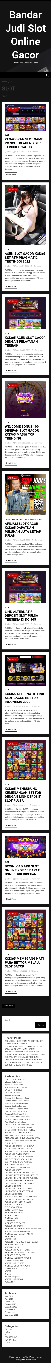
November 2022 (11, 1310)
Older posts (8, 1006)
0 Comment (33, 152)
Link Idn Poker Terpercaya (15, 1079)
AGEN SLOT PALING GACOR (17, 1154)
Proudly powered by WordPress (22, 1357)
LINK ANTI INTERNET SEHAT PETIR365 (21, 1178)
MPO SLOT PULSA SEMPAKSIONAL (20, 1125)
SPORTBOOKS (30, 519)
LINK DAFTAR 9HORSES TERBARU (19, 1191)
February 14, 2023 (22, 266)
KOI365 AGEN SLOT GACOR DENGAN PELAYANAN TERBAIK (25, 342)
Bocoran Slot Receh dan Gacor (17, 1098)
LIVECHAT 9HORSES (13, 1090)
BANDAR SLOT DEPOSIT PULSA (18, 1133)
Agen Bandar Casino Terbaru (16, 1087)
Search (7, 1020)
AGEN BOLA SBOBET (14, 1205)
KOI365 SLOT (10, 1239)
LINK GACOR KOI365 (13, 1194)
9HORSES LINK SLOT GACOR (17, 1266)
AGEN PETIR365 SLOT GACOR (18, 1202)
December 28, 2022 (22, 350)
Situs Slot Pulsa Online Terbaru (17, 1119)
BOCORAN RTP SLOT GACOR (17, 1167)
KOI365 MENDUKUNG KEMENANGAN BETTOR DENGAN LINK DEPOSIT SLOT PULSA (23, 794)
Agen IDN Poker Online (14, 1085)
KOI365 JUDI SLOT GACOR (16, 1269)
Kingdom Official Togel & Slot (16, 1114)
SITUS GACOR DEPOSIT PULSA (18, 1149)
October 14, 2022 (21, 879)
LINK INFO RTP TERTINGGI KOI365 (19, 1199)
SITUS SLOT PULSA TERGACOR (18, 1127)
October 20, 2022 (21, 805)
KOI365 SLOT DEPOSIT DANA (17, 1250)
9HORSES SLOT (11, 1237)
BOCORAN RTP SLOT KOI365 (17, 1165)
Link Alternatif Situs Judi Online (17, 1117)
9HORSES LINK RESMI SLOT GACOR (20, 1253)
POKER (15, 519)
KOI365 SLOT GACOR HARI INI (17, 1231)
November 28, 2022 (22, 443)
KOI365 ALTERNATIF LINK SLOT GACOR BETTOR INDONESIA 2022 (24, 698)
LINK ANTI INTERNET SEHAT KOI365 (20, 1173)
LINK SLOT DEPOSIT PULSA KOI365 (20, 1183)
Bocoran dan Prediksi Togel (15, 1106)
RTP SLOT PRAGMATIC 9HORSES (19, 1157)
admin (9, 152)
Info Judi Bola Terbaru (13, 1082)
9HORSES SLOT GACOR (15, 1223)
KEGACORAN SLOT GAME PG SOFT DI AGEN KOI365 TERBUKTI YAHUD (24, 143)
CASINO (8, 519)
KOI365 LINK (10, 1282)
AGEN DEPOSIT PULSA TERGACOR (20, 1151)
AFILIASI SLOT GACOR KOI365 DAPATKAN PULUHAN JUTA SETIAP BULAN (23, 529)
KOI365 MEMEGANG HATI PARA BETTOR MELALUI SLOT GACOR (24, 962)
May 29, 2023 (20, 152)
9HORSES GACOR (12, 1215)
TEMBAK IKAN (11, 1340)
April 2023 (9, 1299)
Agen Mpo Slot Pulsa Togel (15, 1122)
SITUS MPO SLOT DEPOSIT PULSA (20, 1130)
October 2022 (10, 1312)
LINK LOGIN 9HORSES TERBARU (19, 1181)
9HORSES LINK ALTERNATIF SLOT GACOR (23, 1229)
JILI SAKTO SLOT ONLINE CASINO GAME (22, 1138)
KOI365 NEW (10, 1221)
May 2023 (9, 1296)
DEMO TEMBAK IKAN (14, 1210)
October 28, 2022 (21, 706)
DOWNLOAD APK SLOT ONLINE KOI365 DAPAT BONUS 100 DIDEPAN (22, 870)
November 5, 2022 (22, 624)
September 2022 (11, 1315)
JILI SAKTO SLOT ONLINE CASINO (19, 1135)
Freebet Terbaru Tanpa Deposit (17, 1101)
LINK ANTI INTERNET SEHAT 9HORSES (21, 1175)
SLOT (7, 135)
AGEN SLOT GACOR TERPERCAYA (19, 1146)
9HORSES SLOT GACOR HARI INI (19, 1234)
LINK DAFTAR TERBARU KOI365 (18, 1189)
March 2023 (9, 1302)
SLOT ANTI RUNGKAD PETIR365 (18, 1162)
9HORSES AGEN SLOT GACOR (18, 1258)
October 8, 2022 (21, 971)
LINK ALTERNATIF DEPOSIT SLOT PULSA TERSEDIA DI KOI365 (21, 616)
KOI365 (8, 1271)
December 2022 (11, 1307)
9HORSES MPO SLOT (14, 1245)
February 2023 (10, 1304)
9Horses (8, 1274)
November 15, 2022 (22, 540)
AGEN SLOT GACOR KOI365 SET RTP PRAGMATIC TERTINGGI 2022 (25, 257)
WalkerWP (32, 1360)
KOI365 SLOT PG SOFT (14, 1263)
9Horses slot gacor (12, 1277)
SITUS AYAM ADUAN (13, 1207)
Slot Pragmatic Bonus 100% (16, 1111)
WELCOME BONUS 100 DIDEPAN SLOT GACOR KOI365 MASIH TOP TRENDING (22, 432)
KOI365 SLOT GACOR (14, 1226)
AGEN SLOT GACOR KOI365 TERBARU (21, 1197)
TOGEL (40, 519)
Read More (11, 175)
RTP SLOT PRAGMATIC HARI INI (18, 1159)
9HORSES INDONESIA (14, 1213)
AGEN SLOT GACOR (13, 1170)
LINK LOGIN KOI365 (13, 1186)
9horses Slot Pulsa (12, 1095)
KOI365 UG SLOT (12, 1247)
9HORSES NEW (11, 1218)
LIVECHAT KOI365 (12, 1093)
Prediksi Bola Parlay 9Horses (16, 1103)
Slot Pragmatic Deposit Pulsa (16, 1109)
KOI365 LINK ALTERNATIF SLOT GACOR (21, 1242)
